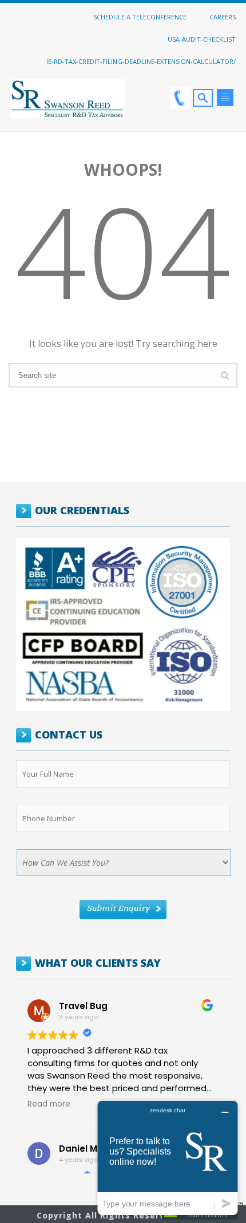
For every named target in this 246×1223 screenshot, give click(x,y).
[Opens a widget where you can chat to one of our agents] (167, 1157)
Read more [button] (48, 1104)
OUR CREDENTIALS (82, 510)
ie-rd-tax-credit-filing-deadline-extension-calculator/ (141, 61)
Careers (222, 17)
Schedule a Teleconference (140, 17)
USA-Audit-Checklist (202, 39)
